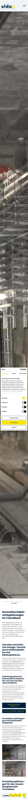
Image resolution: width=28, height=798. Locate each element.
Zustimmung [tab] (5, 373)
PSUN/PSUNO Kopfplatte (18, 732)
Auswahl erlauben (14, 417)
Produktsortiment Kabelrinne (14, 711)
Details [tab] (14, 373)
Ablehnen (14, 427)
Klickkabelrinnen (6, 663)
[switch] (24, 402)
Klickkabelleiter (17, 661)
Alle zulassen (14, 422)
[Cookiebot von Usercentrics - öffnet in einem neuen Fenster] (20, 369)
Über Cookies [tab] (22, 373)
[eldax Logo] (8, 6)
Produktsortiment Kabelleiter (14, 705)
